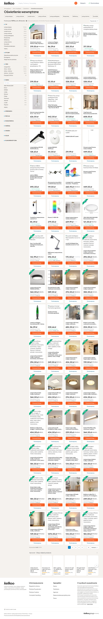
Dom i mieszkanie (17, 8)
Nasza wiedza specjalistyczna (61, 595)
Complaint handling (35, 595)
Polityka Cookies (34, 592)
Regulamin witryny (34, 586)
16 (88, 547)
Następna (94, 547)
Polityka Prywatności (35, 589)
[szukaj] (75, 3)
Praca (55, 598)
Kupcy (55, 586)
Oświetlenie (26, 8)
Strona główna (7, 8)
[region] (51, 16)
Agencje (55, 592)
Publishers (56, 589)
